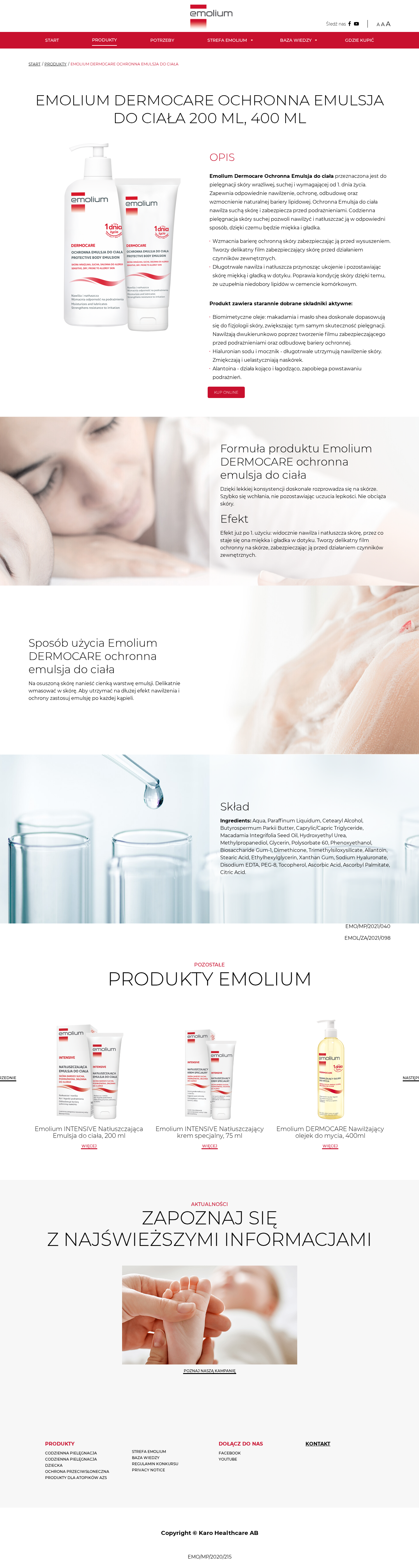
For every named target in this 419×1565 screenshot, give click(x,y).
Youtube (228, 1459)
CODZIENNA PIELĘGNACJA (71, 1453)
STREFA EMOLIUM (149, 1451)
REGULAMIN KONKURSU (155, 1464)
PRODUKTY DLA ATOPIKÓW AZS (76, 1477)
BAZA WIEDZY (146, 1457)
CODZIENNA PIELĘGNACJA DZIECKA (71, 1462)
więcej (89, 1146)
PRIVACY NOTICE (148, 1470)
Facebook (230, 1453)
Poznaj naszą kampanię (210, 1370)
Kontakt (318, 1444)
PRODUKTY (55, 64)
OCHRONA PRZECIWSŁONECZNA (77, 1471)
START (34, 64)
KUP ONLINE (226, 392)
